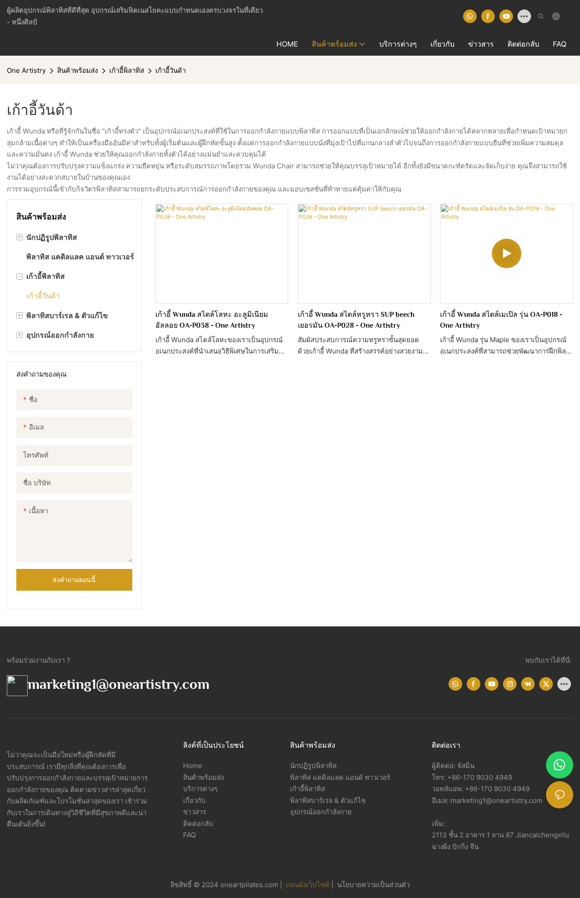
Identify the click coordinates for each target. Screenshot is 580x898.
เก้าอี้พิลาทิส (126, 70)
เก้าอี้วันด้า (170, 70)
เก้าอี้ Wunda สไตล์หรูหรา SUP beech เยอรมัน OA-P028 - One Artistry (356, 320)
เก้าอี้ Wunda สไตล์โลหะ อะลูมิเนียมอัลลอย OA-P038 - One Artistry (211, 320)
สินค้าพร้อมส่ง (77, 70)
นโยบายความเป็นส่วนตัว (372, 884)
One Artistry (26, 70)
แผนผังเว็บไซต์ (308, 884)
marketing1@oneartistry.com (118, 684)
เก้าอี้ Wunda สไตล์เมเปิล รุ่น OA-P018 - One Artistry (501, 320)
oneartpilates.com (250, 884)
